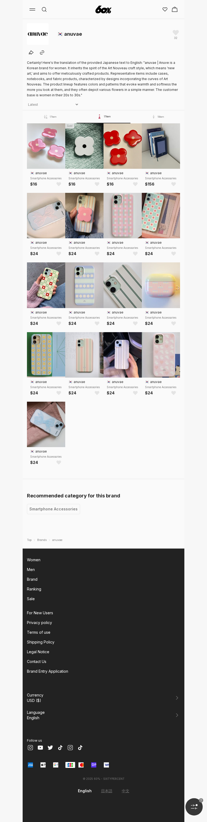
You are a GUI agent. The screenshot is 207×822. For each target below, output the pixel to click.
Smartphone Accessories (53, 509)
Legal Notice (38, 651)
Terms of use (38, 632)
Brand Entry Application (47, 671)
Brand (32, 579)
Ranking (34, 589)
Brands (42, 540)
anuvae (57, 540)
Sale (31, 598)
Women (33, 559)
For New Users (40, 612)
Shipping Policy (40, 642)
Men (31, 569)
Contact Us (36, 661)
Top (29, 540)
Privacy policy (39, 622)
